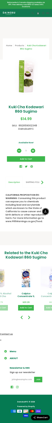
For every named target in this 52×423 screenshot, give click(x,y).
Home (9, 45)
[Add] (33, 151)
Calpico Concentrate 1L (26, 295)
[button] (32, 13)
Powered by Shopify (26, 406)
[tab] (14, 182)
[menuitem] (32, 13)
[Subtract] (19, 151)
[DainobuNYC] (9, 13)
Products (19, 45)
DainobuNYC (26, 129)
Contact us (6, 334)
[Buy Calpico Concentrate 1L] (26, 278)
